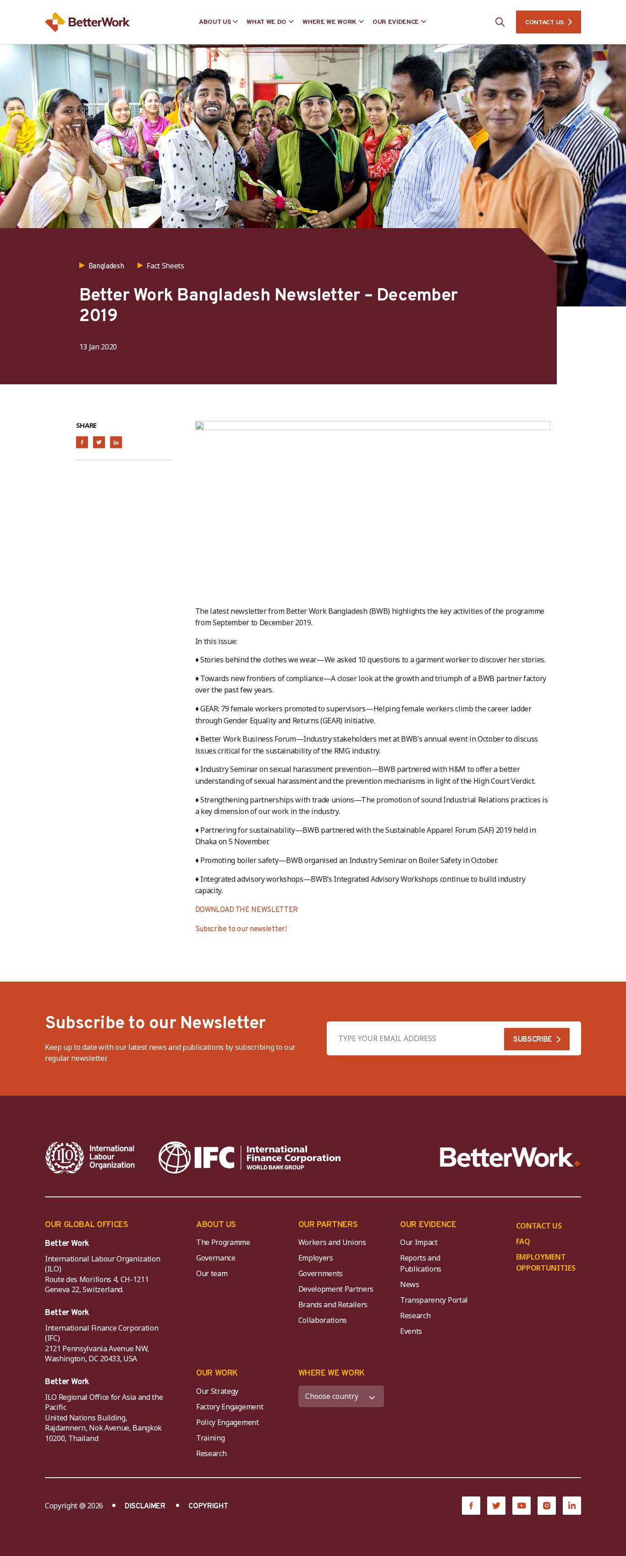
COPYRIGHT (208, 1506)
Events (411, 1331)
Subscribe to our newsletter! (241, 929)
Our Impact (419, 1242)
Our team (211, 1273)
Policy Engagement (229, 1422)
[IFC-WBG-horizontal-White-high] (249, 1157)
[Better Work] (510, 1157)
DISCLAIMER (145, 1506)
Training (210, 1438)
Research (415, 1315)
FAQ (523, 1241)
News (409, 1284)
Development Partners (336, 1289)
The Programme (223, 1242)
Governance (216, 1258)
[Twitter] (496, 1505)
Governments (320, 1273)
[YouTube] (521, 1505)
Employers (315, 1258)
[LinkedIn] (572, 1505)
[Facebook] (471, 1505)
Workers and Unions (332, 1242)
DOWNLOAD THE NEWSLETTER (246, 910)
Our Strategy (217, 1391)
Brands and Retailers (333, 1304)
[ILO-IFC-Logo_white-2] (90, 1157)
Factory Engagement (229, 1407)
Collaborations (322, 1320)
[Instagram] (547, 1505)
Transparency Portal (434, 1300)
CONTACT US (544, 23)
